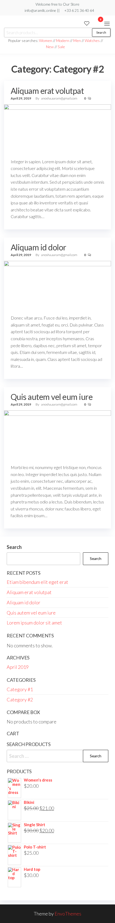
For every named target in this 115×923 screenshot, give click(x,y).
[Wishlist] (87, 23)
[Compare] (80, 23)
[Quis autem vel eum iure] (57, 435)
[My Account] (92, 23)
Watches (92, 40)
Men (77, 40)
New (50, 46)
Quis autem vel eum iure (52, 397)
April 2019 (18, 667)
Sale (61, 46)
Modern (62, 40)
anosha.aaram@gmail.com (59, 98)
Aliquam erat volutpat (47, 90)
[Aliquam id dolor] (57, 286)
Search (101, 32)
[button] (107, 23)
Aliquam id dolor (38, 247)
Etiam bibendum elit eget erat (37, 582)
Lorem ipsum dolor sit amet (34, 623)
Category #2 (20, 699)
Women (46, 40)
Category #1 (20, 689)
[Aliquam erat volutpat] (57, 129)
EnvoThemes (68, 914)
